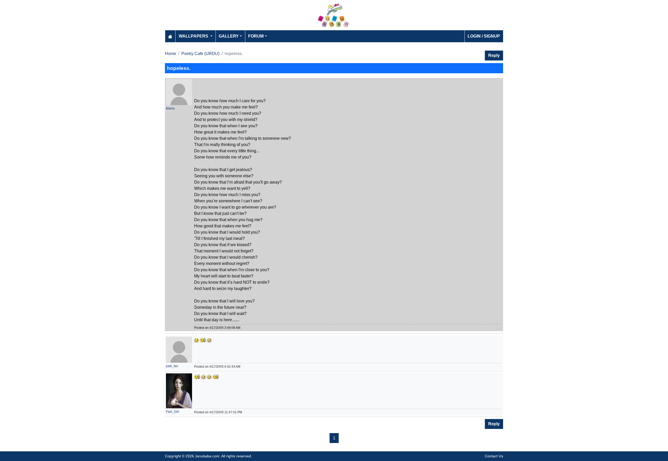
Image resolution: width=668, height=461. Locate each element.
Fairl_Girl (172, 412)
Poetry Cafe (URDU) (200, 53)
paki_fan (172, 366)
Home (170, 53)
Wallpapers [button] (194, 36)
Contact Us (494, 456)
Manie (170, 108)
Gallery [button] (229, 36)
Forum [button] (256, 36)
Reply (494, 55)
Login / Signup (484, 36)
